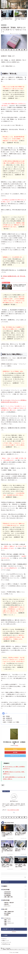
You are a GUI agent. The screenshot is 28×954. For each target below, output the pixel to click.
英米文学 (15, 904)
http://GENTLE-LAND (13, 809)
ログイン (4, 938)
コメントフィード (6, 942)
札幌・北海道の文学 (15, 911)
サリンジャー (15, 905)
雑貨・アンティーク (15, 923)
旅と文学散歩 (15, 913)
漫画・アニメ (15, 921)
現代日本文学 (15, 893)
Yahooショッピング (15, 755)
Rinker (16, 745)
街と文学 (14, 909)
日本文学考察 (14, 889)
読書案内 (14, 886)
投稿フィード (5, 940)
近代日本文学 (15, 891)
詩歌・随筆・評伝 (15, 896)
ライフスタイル (14, 918)
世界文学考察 (14, 900)
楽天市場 (15, 752)
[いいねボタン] (2, 785)
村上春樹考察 (15, 895)
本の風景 (15, 914)
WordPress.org (6, 944)
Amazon (15, 749)
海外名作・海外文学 (15, 902)
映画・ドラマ (15, 919)
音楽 (15, 924)
